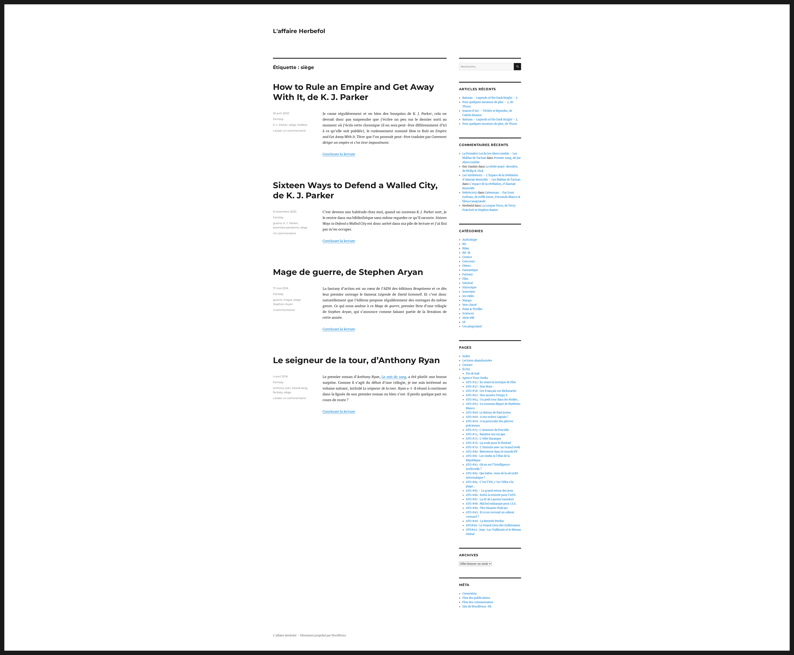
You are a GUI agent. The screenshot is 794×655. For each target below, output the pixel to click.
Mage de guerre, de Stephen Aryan (348, 272)
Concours (468, 261)
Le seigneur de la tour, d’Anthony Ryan (356, 360)
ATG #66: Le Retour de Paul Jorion (488, 412)
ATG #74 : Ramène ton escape (485, 434)
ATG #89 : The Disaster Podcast (487, 508)
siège (292, 124)
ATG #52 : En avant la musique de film (491, 382)
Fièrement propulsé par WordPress (323, 635)
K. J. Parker (280, 124)
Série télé (468, 318)
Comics (467, 257)
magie (287, 299)
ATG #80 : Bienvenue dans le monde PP (491, 451)
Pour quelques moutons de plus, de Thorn (489, 124)
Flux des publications (476, 598)
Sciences (468, 313)
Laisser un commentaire (289, 130)
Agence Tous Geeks (475, 378)
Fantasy (278, 119)
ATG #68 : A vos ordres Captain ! (487, 417)
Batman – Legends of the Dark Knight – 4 (490, 119)
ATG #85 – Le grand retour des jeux (489, 490)
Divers (466, 265)
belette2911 (469, 192)
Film (465, 279)
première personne (286, 227)
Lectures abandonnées (477, 360)
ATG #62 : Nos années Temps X (486, 395)
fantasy (278, 392)
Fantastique (470, 270)
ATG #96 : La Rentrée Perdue (485, 521)
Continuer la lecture (339, 154)
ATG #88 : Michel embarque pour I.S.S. (491, 503)
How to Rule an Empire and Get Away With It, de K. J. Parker (353, 92)
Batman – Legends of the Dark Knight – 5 (490, 98)
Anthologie (469, 239)
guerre (277, 223)
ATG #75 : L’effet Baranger (483, 438)
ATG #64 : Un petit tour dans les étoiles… (492, 399)
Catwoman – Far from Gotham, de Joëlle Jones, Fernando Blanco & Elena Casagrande (491, 197)
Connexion (469, 593)
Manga (466, 300)
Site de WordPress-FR (476, 606)
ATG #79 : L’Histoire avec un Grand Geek (493, 447)
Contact (467, 365)
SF (464, 322)
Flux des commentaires (477, 602)
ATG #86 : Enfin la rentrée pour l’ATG (491, 495)
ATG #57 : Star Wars (479, 386)
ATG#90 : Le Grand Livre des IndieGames (493, 525)
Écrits (466, 369)
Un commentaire (284, 233)
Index (466, 356)
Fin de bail (472, 373)
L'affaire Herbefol (299, 30)
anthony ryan (282, 388)
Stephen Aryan (283, 304)
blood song (299, 388)
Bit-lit (466, 252)
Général (467, 283)
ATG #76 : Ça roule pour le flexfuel (488, 443)
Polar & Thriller (472, 309)
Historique (469, 287)
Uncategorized (472, 326)
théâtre (302, 124)
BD (464, 244)
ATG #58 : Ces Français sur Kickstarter (491, 391)
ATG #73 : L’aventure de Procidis (487, 430)
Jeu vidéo (468, 296)
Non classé (469, 305)
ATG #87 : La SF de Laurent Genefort (490, 499)
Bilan (465, 248)
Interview (468, 292)
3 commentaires (284, 309)
